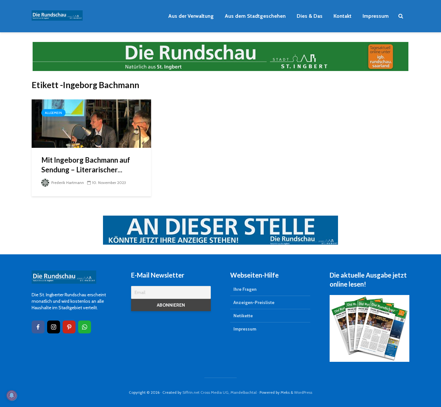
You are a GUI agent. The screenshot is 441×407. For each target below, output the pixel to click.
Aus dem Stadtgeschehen (255, 16)
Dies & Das (310, 16)
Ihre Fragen (245, 289)
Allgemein (53, 113)
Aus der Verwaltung (191, 16)
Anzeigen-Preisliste (253, 302)
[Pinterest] (69, 327)
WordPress (303, 392)
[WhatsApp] (84, 327)
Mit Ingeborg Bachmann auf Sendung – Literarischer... (85, 165)
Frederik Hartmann (67, 182)
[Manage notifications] (11, 395)
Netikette (243, 316)
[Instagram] (53, 327)
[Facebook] (38, 327)
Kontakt (342, 16)
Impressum (376, 16)
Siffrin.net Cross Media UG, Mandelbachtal (219, 392)
